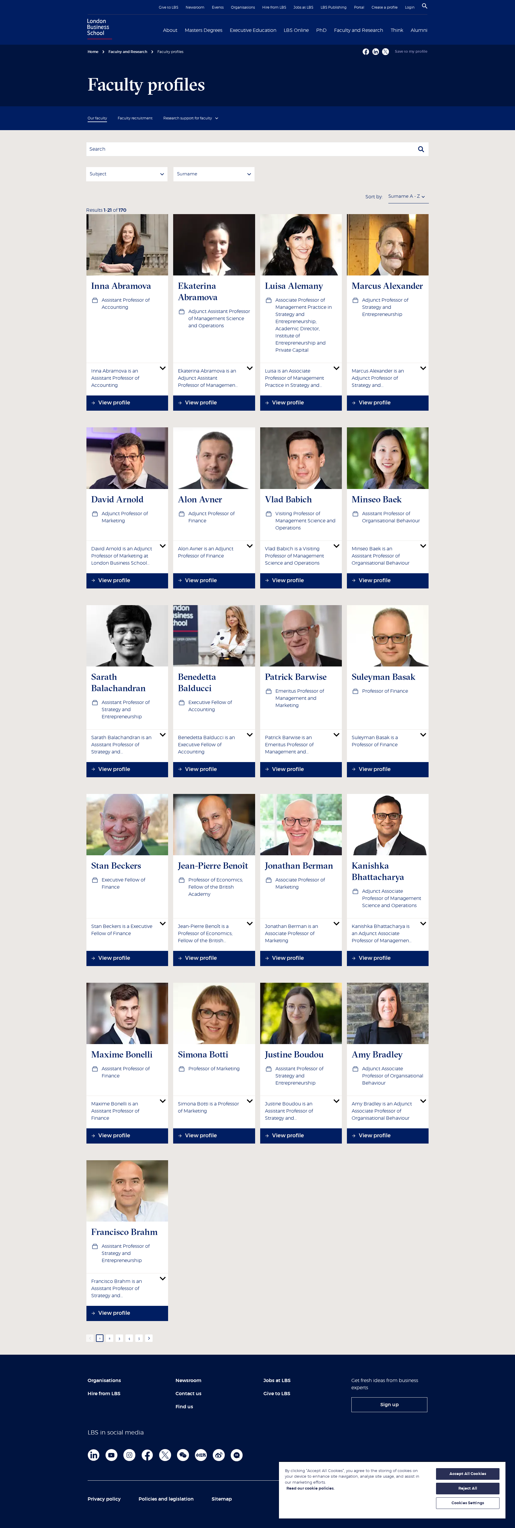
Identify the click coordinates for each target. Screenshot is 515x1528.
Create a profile (385, 7)
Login (410, 7)
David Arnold (117, 499)
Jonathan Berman (299, 865)
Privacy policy (104, 1499)
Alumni (419, 30)
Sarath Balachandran (118, 682)
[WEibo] (219, 1455)
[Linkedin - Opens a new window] (375, 51)
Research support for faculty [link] (187, 118)
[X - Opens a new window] (385, 51)
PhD (321, 30)
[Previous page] (90, 1338)
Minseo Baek (377, 499)
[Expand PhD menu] (330, 29)
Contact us (188, 1393)
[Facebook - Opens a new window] (365, 51)
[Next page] (149, 1338)
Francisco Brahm (124, 1231)
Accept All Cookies (467, 1474)
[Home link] (98, 29)
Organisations (243, 7)
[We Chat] (183, 1455)
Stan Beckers (116, 865)
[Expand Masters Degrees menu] (225, 29)
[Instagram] (129, 1455)
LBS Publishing (334, 7)
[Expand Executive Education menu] (279, 29)
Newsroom (195, 7)
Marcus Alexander (387, 285)
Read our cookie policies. (310, 1488)
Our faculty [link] (97, 118)
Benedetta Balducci (197, 682)
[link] (389, 1404)
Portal (359, 7)
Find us (184, 1406)
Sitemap (222, 1499)
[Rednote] (201, 1455)
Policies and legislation (166, 1499)
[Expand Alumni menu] (430, 29)
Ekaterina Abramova (198, 291)
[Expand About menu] (180, 29)
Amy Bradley (377, 1054)
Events (218, 7)
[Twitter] (165, 1455)
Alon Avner (200, 499)
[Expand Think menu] (406, 29)
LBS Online (296, 30)
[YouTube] (111, 1455)
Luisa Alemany (294, 285)
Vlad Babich (288, 499)
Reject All (467, 1488)
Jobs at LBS (303, 7)
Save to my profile (411, 51)
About (170, 30)
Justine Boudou (294, 1054)
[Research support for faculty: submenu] (216, 118)
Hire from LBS (274, 7)
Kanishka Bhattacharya (378, 871)
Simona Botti (203, 1054)
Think (397, 30)
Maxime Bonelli (122, 1054)
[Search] (424, 6)
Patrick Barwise (296, 676)
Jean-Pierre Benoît (213, 865)
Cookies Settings (468, 1503)
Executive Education (253, 30)
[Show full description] (163, 368)
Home (93, 52)
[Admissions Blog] (237, 1455)
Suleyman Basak (383, 676)
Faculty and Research (358, 30)
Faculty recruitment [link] (135, 118)
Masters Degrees (203, 30)
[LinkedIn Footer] (94, 1455)
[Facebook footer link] (147, 1455)
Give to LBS (168, 7)
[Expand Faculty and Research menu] (386, 29)
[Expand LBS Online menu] (312, 29)
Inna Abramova (121, 285)
